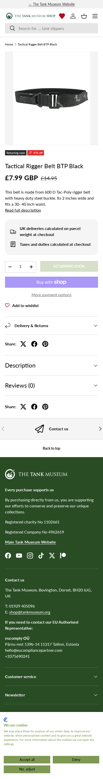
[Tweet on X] (23, 343)
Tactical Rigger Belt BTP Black (37, 44)
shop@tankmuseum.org (29, 612)
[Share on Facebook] (34, 343)
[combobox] (51, 28)
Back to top (51, 448)
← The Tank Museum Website (51, 4)
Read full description (23, 210)
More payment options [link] (52, 294)
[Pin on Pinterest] (45, 343)
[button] (84, 16)
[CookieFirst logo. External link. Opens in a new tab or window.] (6, 719)
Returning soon (69, 266)
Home (9, 44)
